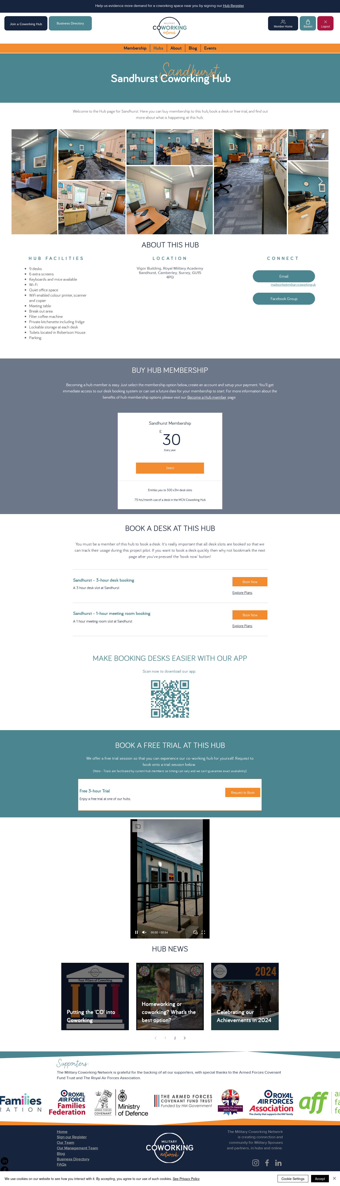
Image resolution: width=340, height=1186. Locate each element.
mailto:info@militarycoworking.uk (293, 284)
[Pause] (136, 932)
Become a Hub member (206, 397)
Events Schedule (144, 6)
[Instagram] (255, 1162)
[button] (249, 581)
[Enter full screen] (203, 932)
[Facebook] (267, 1162)
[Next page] (184, 1038)
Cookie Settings (292, 1178)
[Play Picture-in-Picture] (195, 932)
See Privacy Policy (186, 1178)
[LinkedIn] (278, 1162)
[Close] (334, 1178)
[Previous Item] (19, 181)
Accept (320, 1178)
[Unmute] (144, 932)
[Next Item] (320, 181)
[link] (149, 580)
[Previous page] (155, 1038)
